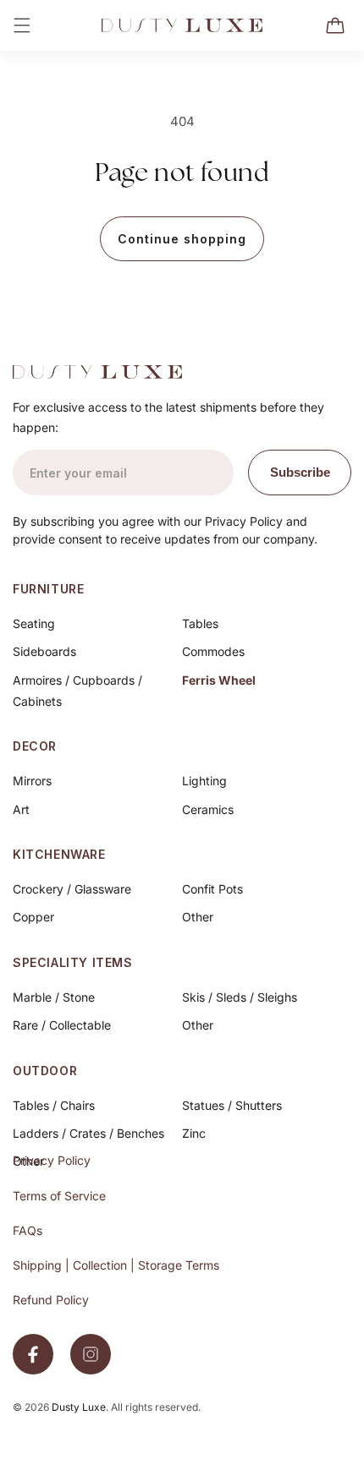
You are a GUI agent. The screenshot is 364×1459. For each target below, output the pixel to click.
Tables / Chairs (54, 1105)
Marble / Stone (54, 997)
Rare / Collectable (62, 1025)
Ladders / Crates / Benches (88, 1133)
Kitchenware (59, 854)
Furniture (48, 589)
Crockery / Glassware (72, 889)
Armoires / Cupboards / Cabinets (77, 690)
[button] (22, 25)
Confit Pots (212, 889)
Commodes (213, 651)
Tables (200, 623)
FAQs (27, 1230)
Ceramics (208, 809)
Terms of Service (59, 1196)
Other (197, 917)
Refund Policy (51, 1299)
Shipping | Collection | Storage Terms (116, 1265)
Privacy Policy (52, 1160)
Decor (35, 746)
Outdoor (45, 1070)
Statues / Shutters (232, 1105)
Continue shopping (182, 239)
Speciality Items (73, 962)
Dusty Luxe (79, 1407)
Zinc (194, 1133)
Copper (33, 917)
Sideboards (44, 651)
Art (21, 809)
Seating (34, 623)
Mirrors (32, 780)
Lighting (204, 780)
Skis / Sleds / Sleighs (239, 997)
